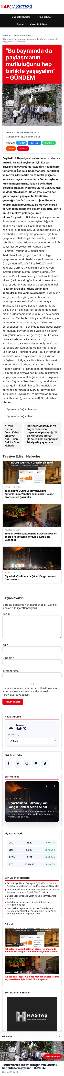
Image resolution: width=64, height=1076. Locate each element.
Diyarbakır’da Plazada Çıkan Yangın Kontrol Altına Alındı (31, 897)
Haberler (6, 35)
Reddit (11, 148)
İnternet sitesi (10, 670)
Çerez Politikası (39, 24)
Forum (20, 24)
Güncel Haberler (21, 16)
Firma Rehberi (44, 16)
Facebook (34, 143)
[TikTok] (45, 763)
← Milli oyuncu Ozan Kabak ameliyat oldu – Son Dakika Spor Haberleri (12, 435)
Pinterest (23, 148)
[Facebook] (8, 763)
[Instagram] (27, 763)
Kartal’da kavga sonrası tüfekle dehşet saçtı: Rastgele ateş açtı (29, 903)
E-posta (8, 657)
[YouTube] (36, 763)
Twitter (21, 143)
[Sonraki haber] (54, 786)
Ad (5, 644)
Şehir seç (13, 734)
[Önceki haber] (47, 786)
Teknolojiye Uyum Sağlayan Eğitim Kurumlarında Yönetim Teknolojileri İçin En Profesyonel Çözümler (33, 884)
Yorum (7, 614)
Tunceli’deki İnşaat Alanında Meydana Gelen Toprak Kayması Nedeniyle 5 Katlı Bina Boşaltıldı (33, 890)
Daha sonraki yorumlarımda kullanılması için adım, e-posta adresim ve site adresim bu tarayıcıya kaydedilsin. (29, 691)
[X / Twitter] (17, 763)
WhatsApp (49, 143)
